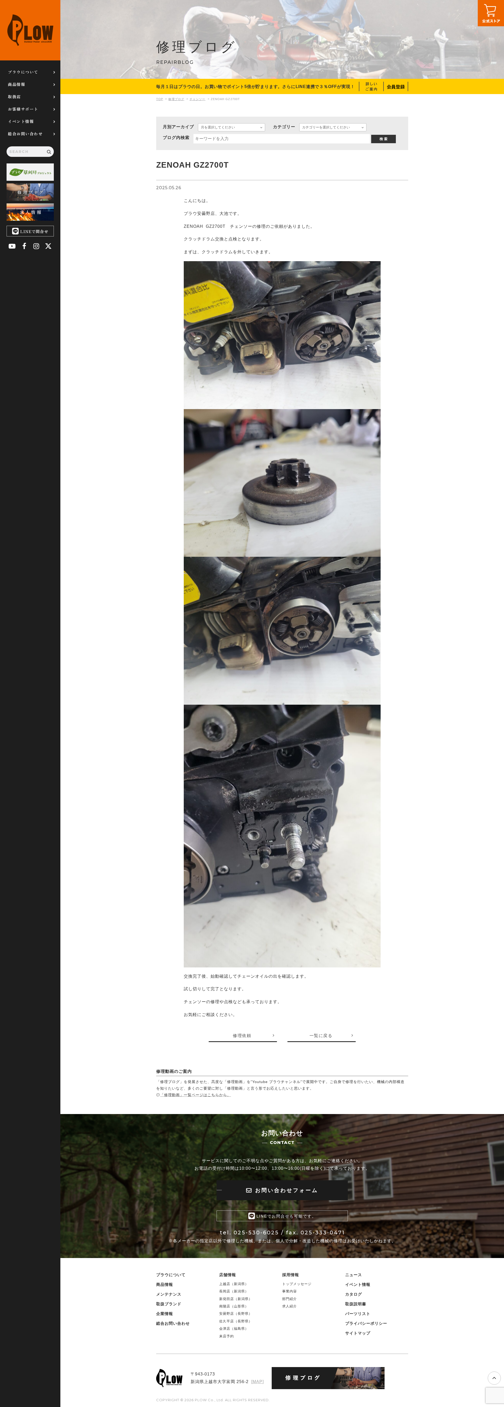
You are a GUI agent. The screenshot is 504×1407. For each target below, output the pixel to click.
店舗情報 (227, 1274)
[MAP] (257, 1381)
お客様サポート (23, 109)
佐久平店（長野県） (235, 1321)
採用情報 (290, 1274)
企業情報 (164, 1313)
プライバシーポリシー (366, 1323)
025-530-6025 (256, 1232)
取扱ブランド (168, 1304)
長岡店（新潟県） (234, 1291)
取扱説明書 (355, 1304)
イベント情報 (21, 121)
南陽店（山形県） (234, 1306)
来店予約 (226, 1336)
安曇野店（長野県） (235, 1314)
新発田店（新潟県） (235, 1299)
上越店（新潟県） (234, 1284)
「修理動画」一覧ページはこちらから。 (195, 1095)
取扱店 (14, 96)
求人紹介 (289, 1306)
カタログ (353, 1294)
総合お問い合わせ (25, 133)
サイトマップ (357, 1333)
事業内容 (289, 1291)
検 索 (383, 139)
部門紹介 (289, 1299)
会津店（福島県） (234, 1329)
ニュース (353, 1274)
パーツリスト (357, 1313)
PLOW (30, 30)
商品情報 (16, 84)
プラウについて (23, 72)
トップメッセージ (297, 1284)
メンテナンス (168, 1294)
